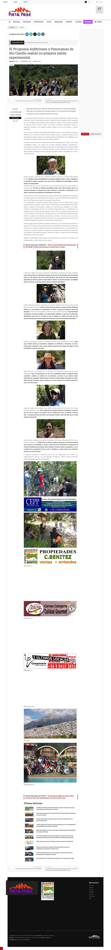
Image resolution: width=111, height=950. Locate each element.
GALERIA (25, 2)
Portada (5, 2)
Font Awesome (12, 939)
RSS (90, 898)
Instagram (92, 896)
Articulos (27, 22)
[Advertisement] (91, 55)
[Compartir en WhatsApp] (31, 34)
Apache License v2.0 (45, 937)
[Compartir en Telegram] (39, 34)
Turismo (88, 22)
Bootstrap (11, 937)
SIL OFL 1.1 (27, 939)
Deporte (69, 22)
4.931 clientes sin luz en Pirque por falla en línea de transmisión (54, 841)
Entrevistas (38, 22)
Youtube (91, 894)
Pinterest (91, 892)
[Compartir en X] (35, 34)
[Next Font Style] (20, 115)
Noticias (16, 22)
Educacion (59, 22)
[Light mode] (86, 2)
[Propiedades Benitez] (47, 890)
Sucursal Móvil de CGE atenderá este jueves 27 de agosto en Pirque (55, 858)
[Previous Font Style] (10, 115)
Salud (49, 22)
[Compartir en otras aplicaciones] (43, 34)
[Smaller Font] (10, 112)
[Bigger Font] (20, 112)
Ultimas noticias (95, 134)
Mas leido (85, 134)
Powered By (94, 937)
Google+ (91, 889)
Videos (15, 2)
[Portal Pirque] (20, 11)
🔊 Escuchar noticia (17, 42)
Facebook (91, 885)
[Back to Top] (1, 948)
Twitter (91, 887)
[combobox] (103, 2)
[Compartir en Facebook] (27, 34)
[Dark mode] (89, 2)
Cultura (78, 22)
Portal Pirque (39, 935)
